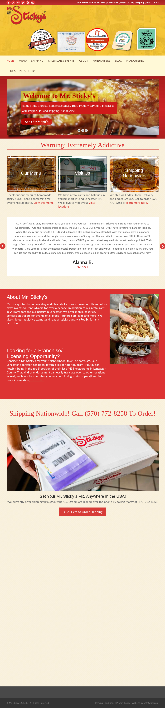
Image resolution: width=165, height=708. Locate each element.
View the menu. (43, 202)
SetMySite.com (151, 703)
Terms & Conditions (104, 703)
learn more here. (137, 202)
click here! (37, 380)
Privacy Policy (123, 703)
